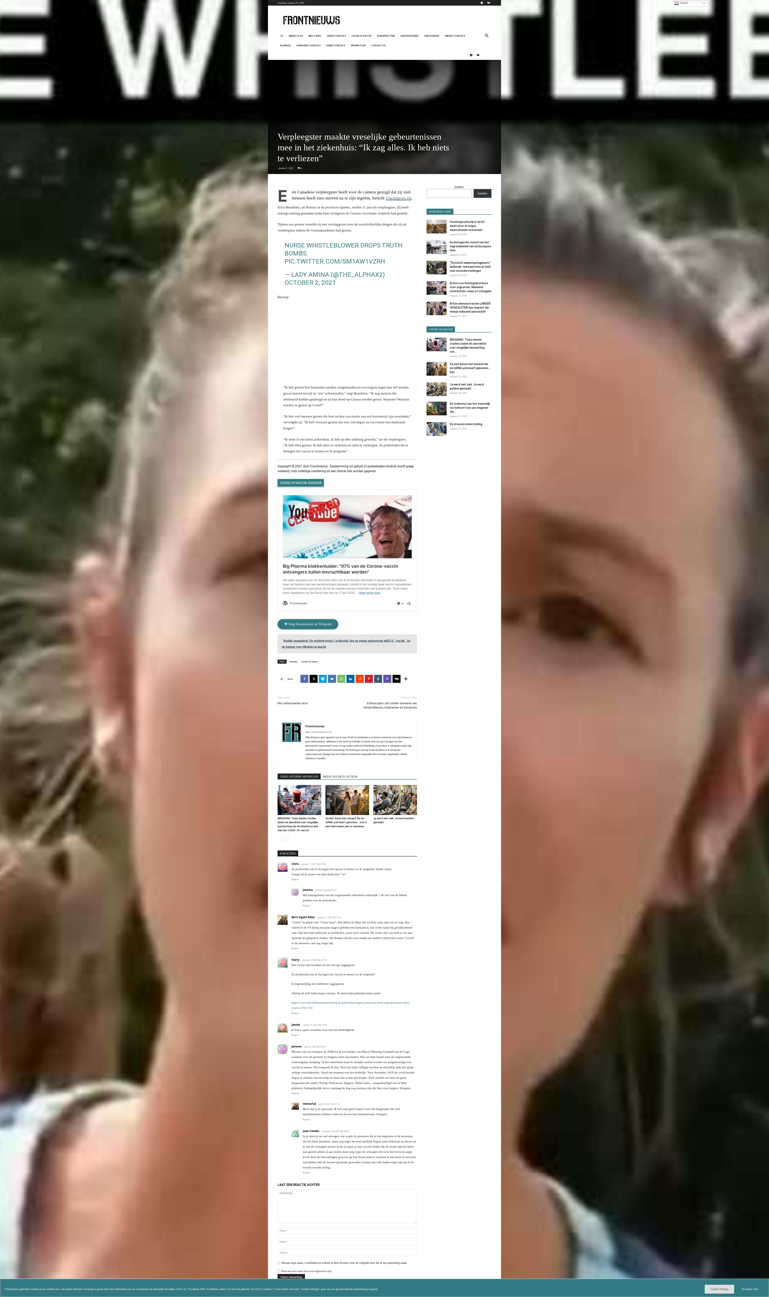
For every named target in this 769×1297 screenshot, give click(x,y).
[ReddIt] (360, 679)
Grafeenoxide (410, 36)
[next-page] (286, 838)
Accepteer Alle (750, 1289)
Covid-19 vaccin (361, 36)
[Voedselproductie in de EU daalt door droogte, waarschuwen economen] (437, 227)
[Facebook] (304, 679)
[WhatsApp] (341, 679)
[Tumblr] (378, 679)
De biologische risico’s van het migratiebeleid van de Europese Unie (470, 246)
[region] (384, 1288)
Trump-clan (358, 45)
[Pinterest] (369, 679)
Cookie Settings (719, 1289)
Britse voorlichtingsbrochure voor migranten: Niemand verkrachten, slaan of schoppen (470, 287)
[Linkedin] (350, 679)
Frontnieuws (314, 726)
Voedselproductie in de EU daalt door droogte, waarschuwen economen (467, 225)
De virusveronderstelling (466, 424)
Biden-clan (296, 36)
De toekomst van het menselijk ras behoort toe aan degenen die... (470, 407)
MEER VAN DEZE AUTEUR (340, 776)
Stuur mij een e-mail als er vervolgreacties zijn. (306, 1271)
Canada (293, 661)
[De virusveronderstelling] (437, 429)
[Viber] (387, 679)
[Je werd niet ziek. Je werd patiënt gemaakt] (395, 800)
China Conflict (336, 36)
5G (281, 36)
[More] (406, 679)
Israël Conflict (455, 36)
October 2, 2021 (310, 282)
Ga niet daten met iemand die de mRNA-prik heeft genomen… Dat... (470, 368)
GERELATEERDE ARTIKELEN (299, 776)
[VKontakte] (488, 3)
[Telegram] (482, 3)
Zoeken (459, 187)
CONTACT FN (378, 45)
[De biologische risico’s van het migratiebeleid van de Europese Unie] (437, 247)
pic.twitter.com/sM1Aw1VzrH (335, 261)
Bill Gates (314, 36)
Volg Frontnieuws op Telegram (309, 624)
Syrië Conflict (335, 45)
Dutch (683, 3)
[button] (486, 36)
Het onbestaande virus (293, 703)
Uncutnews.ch (398, 197)
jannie (296, 1024)
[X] (314, 679)
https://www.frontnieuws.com (318, 732)
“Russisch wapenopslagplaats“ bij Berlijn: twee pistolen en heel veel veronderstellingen (470, 266)
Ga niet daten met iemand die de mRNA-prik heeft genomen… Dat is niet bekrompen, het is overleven (346, 822)
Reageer (295, 879)
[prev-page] (280, 838)
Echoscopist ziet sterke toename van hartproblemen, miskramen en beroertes (390, 705)
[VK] (332, 679)
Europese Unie (386, 36)
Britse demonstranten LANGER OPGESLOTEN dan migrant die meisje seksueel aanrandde (470, 307)
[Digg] (397, 679)
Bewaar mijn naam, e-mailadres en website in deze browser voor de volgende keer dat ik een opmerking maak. (344, 1262)
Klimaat (285, 45)
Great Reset (431, 36)
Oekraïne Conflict (308, 45)
